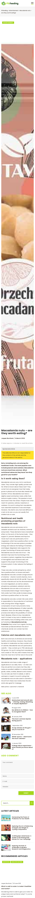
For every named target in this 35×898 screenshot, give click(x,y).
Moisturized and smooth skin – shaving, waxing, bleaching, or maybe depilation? (22, 702)
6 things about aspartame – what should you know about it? (22, 747)
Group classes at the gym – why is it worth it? (22, 729)
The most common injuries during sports (21, 720)
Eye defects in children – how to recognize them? (22, 711)
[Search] (32, 803)
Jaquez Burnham (7, 438)
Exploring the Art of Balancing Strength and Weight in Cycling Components (22, 827)
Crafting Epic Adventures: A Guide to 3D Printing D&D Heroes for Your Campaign (21, 837)
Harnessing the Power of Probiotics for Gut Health (20, 818)
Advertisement (8, 22)
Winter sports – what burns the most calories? (22, 737)
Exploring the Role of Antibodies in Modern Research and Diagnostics (21, 847)
